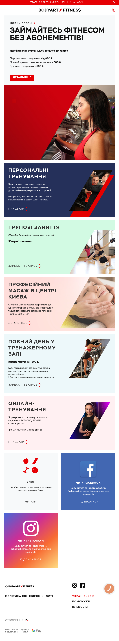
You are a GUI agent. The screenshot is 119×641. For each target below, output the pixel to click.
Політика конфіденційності (29, 596)
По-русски (81, 602)
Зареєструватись (22, 266)
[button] (6, 10)
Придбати (16, 209)
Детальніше (22, 77)
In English (81, 607)
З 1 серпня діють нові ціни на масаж (56, 2)
